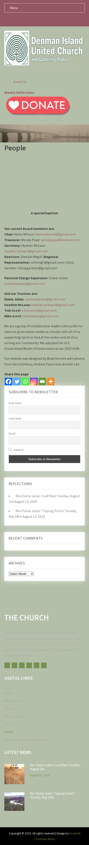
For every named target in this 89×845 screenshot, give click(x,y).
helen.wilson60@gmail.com (55, 234)
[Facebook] (8, 381)
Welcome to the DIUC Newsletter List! (27, 740)
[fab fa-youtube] (65, 19)
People (8, 732)
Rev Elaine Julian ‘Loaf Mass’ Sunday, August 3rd (55, 767)
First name (15, 403)
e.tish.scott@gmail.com (39, 310)
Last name (15, 418)
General (18, 450)
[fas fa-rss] (57, 19)
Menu (14, 8)
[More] (50, 381)
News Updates (13, 701)
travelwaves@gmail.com (40, 316)
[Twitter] (17, 381)
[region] (44, 184)
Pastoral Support (14, 716)
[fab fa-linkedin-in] (48, 19)
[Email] (42, 381)
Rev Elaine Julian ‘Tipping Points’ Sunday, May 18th (52, 795)
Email (12, 433)
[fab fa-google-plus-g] (40, 19)
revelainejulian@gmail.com (24, 283)
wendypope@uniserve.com (60, 240)
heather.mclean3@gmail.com (26, 251)
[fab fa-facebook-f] (24, 19)
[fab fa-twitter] (32, 19)
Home (8, 693)
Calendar (10, 708)
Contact (9, 724)
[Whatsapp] (25, 381)
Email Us (19, 81)
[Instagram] (34, 381)
